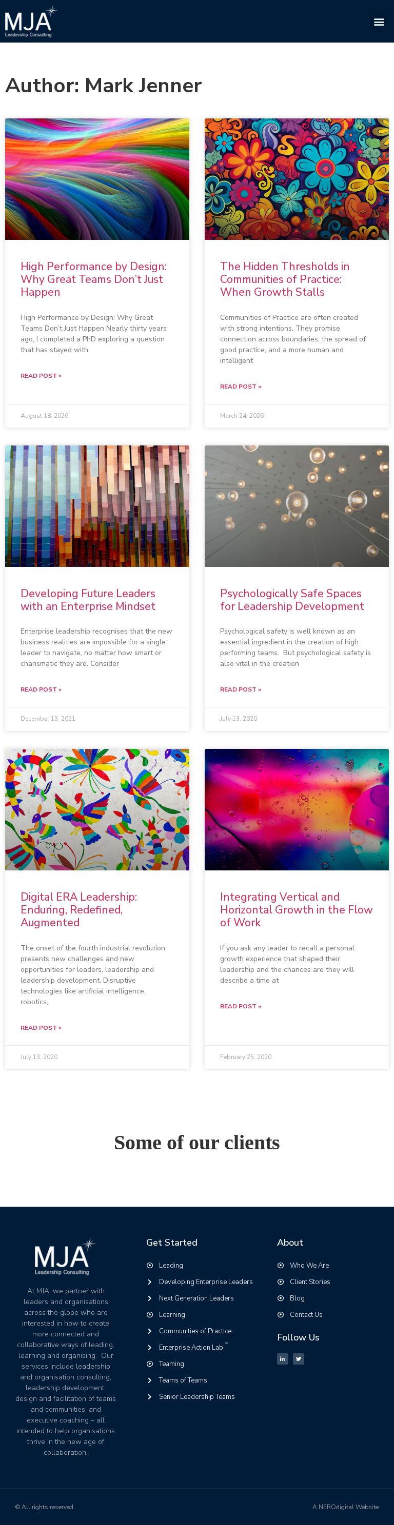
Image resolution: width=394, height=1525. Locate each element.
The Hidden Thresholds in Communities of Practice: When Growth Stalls (285, 279)
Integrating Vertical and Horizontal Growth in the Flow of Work (296, 910)
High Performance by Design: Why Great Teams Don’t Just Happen (94, 279)
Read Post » (41, 376)
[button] (378, 21)
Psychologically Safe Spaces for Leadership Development (292, 600)
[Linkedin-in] (282, 1359)
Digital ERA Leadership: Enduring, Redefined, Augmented (79, 910)
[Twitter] (298, 1359)
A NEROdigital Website (345, 1507)
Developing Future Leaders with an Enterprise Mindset (88, 600)
